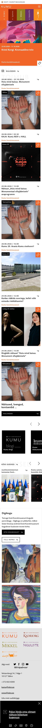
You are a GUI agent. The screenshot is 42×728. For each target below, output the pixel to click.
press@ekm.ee (8, 693)
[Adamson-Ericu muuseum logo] (38, 15)
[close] (39, 703)
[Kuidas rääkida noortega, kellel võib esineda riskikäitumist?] (21, 326)
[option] (21, 54)
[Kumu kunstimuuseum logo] (4, 15)
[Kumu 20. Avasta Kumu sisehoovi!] (21, 271)
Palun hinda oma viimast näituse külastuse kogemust (22, 714)
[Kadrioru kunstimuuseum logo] (12, 15)
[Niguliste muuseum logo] (29, 15)
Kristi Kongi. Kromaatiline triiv (18, 49)
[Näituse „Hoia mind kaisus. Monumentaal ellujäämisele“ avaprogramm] (21, 219)
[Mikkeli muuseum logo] (21, 15)
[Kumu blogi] (13, 443)
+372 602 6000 (8, 682)
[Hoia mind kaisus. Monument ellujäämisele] (21, 110)
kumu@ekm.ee (8, 687)
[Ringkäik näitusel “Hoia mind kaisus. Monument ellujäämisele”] (21, 381)
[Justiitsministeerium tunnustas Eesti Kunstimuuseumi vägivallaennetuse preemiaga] (15, 489)
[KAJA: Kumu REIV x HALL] (21, 162)
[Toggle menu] (39, 6)
